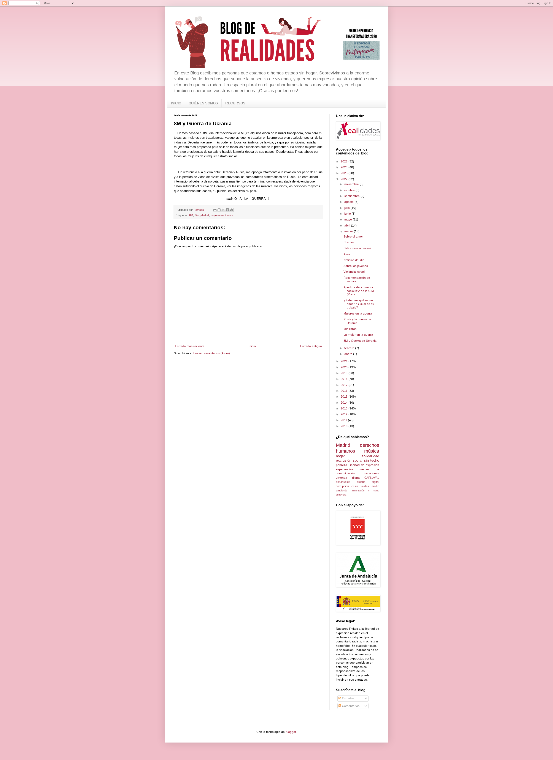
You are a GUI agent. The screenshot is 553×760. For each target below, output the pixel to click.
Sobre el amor (353, 236)
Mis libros (349, 328)
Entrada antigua (311, 346)
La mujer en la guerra (358, 334)
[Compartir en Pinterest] (231, 210)
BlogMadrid (202, 215)
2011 (344, 420)
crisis (354, 486)
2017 (344, 385)
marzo (349, 231)
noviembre (352, 184)
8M (191, 215)
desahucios (343, 481)
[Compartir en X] (223, 210)
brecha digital (368, 481)
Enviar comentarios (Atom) (211, 353)
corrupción (342, 486)
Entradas (347, 698)
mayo (348, 219)
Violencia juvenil (354, 271)
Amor (347, 254)
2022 (344, 179)
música (371, 451)
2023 (344, 173)
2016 (344, 390)
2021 (344, 361)
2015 (344, 396)
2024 (344, 167)
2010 (344, 426)
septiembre (352, 196)
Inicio (252, 346)
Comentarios (350, 706)
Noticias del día (353, 260)
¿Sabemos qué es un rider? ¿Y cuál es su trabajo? (358, 304)
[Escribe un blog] (219, 210)
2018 (344, 379)
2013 (344, 408)
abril (347, 225)
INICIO (176, 103)
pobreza (341, 465)
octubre (350, 190)
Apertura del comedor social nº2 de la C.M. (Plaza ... (359, 290)
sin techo (371, 460)
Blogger (291, 731)
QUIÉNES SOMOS (203, 103)
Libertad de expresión (363, 465)
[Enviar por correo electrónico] (215, 210)
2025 (344, 161)
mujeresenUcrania (222, 215)
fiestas (365, 486)
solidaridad (370, 456)
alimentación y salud (365, 490)
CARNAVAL (371, 477)
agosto (349, 201)
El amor (348, 242)
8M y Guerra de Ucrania (360, 340)
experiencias (344, 469)
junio (348, 213)
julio (347, 207)
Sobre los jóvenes (355, 265)
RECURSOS (235, 103)
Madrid (343, 445)
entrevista (341, 494)
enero (348, 354)
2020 (344, 367)
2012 (344, 414)
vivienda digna (348, 477)
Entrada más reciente (189, 346)
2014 (344, 402)
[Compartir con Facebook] (227, 210)
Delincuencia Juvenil (357, 248)
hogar (340, 456)
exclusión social (349, 460)
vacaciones (371, 473)
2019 (344, 373)
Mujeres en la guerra (357, 313)
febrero (349, 348)
